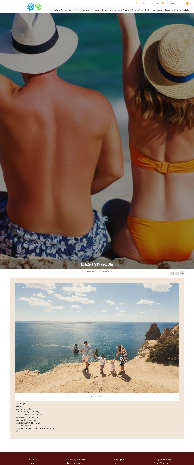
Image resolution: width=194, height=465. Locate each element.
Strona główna (92, 271)
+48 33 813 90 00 (149, 3)
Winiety (77, 10)
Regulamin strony (75, 463)
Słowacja (85, 10)
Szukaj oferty (31, 459)
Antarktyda (21, 403)
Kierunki (31, 463)
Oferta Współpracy (162, 463)
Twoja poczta (66, 10)
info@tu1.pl (171, 3)
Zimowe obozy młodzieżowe (160, 10)
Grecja (19, 431)
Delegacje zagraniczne (112, 10)
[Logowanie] (187, 3)
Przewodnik (96, 10)
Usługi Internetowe (162, 459)
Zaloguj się (119, 459)
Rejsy (134, 10)
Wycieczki (142, 10)
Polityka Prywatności (75, 459)
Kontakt (56, 10)
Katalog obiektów (182, 10)
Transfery (127, 10)
